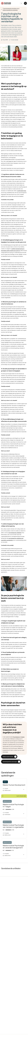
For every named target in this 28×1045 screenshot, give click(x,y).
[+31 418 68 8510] (21, 3)
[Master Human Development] (14, 785)
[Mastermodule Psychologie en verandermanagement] (14, 849)
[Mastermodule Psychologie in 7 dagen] (14, 805)
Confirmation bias (21, 190)
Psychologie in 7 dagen (18, 737)
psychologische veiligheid (15, 532)
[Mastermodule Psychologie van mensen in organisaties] (14, 828)
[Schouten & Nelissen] (6, 3)
